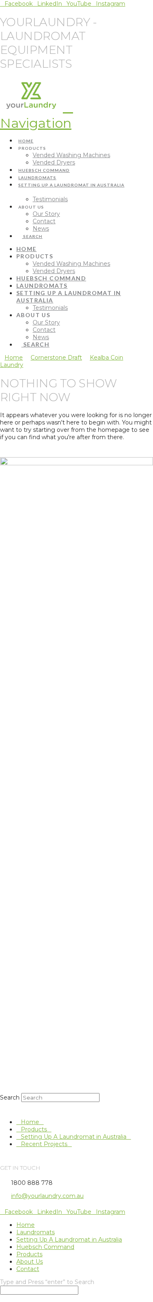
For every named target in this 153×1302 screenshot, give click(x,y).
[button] (36, 115)
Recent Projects (44, 1144)
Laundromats (35, 1232)
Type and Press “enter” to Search (47, 1282)
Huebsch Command (45, 1247)
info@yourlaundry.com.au (47, 1196)
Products (34, 1129)
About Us (29, 1261)
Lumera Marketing (82, 1206)
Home (30, 1122)
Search (10, 1097)
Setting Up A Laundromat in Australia (73, 1136)
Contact (27, 1269)
